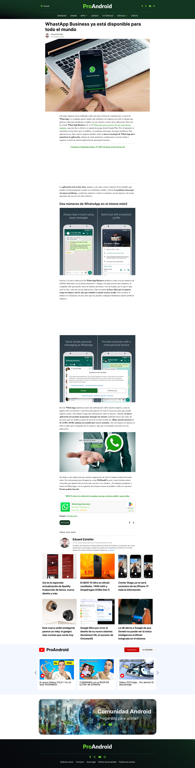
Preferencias (112, 391)
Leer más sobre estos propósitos (94, 385)
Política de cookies (87, 395)
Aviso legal (110, 395)
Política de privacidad (100, 395)
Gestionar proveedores (77, 385)
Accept (83, 391)
